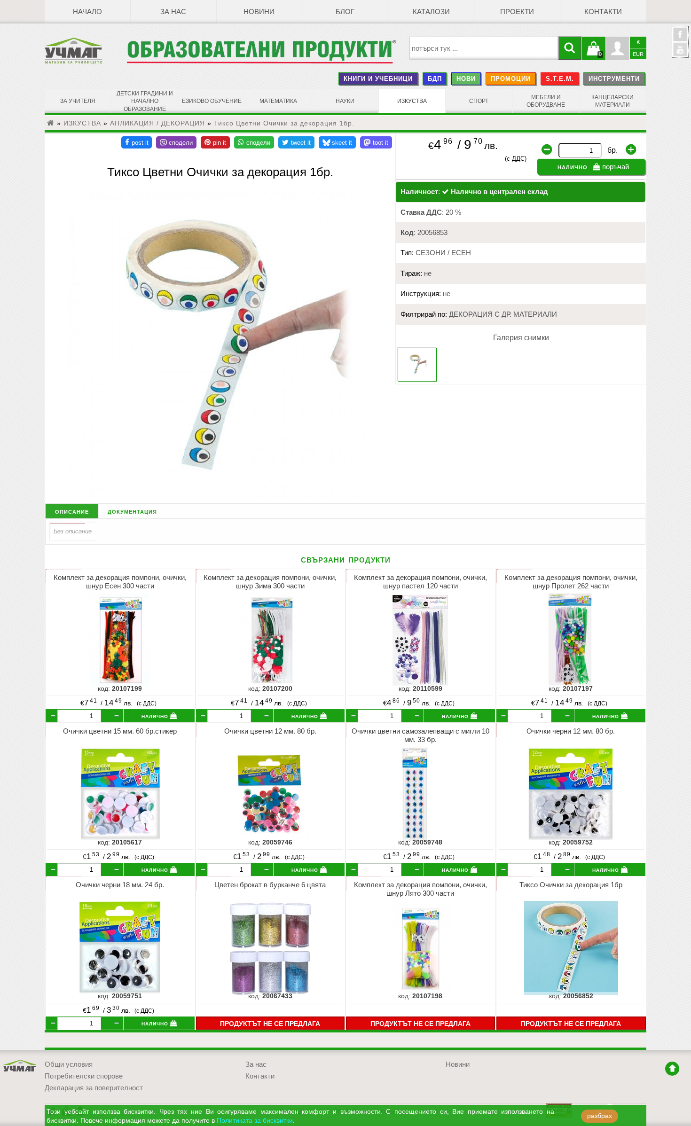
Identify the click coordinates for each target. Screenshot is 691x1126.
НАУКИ (345, 101)
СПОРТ (478, 101)
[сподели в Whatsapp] (254, 142)
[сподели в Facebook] (136, 142)
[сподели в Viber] (176, 142)
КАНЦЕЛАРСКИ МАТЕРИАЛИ (612, 101)
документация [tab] (132, 511)
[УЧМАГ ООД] (85, 51)
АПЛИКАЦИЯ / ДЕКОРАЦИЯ (157, 123)
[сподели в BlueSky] (337, 142)
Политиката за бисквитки (255, 1120)
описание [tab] (72, 511)
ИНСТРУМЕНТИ (614, 78)
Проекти (517, 12)
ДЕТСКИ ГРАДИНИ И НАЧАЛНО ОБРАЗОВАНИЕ (145, 101)
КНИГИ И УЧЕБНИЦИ (378, 78)
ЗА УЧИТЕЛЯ (77, 101)
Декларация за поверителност (94, 1088)
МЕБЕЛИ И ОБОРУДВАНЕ (545, 101)
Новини (259, 12)
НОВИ (466, 78)
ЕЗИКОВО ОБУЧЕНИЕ (212, 101)
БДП (435, 78)
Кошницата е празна (593, 54)
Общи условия (69, 1064)
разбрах (599, 1115)
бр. (612, 150)
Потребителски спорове (84, 1076)
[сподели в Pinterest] (215, 142)
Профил (617, 48)
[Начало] (51, 123)
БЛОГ (345, 12)
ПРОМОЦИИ (511, 78)
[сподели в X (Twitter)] (296, 142)
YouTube (680, 49)
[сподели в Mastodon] (376, 142)
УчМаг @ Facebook (680, 38)
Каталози (431, 12)
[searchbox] (483, 48)
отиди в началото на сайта (672, 1069)
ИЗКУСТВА (412, 101)
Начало (87, 12)
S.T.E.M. (560, 78)
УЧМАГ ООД (20, 1066)
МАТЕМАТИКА (278, 101)
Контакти (603, 12)
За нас (173, 12)
